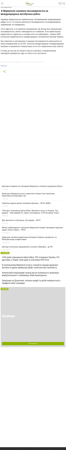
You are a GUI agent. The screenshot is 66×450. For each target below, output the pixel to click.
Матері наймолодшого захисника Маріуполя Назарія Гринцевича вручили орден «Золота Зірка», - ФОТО (32, 228)
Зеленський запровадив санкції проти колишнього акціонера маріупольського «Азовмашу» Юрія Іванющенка (30, 274)
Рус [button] (60, 3)
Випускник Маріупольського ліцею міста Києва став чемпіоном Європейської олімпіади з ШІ (28, 194)
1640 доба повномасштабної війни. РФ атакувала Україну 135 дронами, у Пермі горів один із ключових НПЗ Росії (30, 258)
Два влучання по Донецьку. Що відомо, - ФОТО (21, 220)
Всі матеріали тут (33, 343)
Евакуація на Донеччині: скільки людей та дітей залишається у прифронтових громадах (31, 281)
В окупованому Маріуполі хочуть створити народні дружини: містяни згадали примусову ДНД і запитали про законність (30, 266)
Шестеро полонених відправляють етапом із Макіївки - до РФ (27, 247)
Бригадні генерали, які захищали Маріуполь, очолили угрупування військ (32, 186)
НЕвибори (8, 316)
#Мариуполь (4, 66)
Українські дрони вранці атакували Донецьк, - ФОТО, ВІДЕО (26, 203)
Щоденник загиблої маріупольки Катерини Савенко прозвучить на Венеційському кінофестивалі (29, 238)
